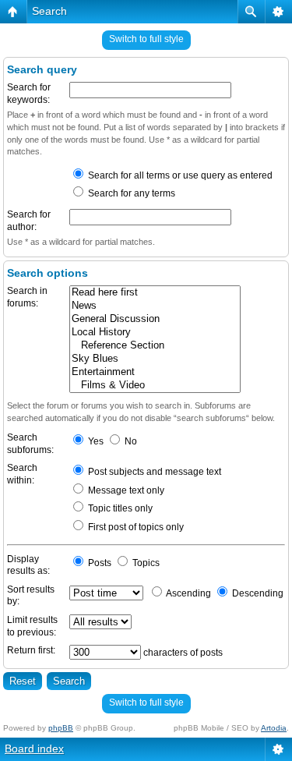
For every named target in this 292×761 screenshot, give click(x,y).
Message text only (125, 490)
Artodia (274, 728)
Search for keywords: (29, 93)
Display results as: (28, 565)
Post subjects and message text (153, 471)
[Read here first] (155, 292)
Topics (145, 562)
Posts (98, 562)
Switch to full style (146, 39)
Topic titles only (119, 508)
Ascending (187, 593)
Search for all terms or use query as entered (179, 175)
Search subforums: (30, 443)
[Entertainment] (155, 372)
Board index (34, 748)
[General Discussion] (155, 319)
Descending (256, 593)
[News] (155, 306)
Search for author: (29, 220)
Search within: (22, 474)
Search (49, 11)
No (129, 441)
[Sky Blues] (155, 359)
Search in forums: (27, 297)
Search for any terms (130, 193)
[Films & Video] (155, 385)
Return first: (31, 650)
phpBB (60, 728)
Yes (95, 441)
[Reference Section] (155, 345)
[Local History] (155, 332)
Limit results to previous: (32, 626)
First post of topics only (135, 527)
